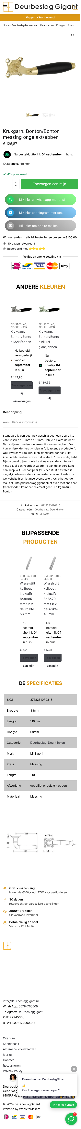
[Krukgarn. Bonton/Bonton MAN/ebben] (22, 309)
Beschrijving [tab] (12, 412)
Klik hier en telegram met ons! (41, 213)
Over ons (9, 1038)
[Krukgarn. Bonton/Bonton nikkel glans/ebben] (50, 309)
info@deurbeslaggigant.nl (21, 1001)
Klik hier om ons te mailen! (38, 226)
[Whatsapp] (10, 199)
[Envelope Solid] (10, 225)
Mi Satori (45, 513)
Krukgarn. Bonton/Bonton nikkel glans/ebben (49, 339)
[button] (72, 35)
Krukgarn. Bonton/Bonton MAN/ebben (21, 336)
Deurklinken (47, 25)
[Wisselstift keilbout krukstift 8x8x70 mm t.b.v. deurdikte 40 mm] (53, 563)
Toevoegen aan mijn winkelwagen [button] (21, 386)
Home (6, 25)
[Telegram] (10, 212)
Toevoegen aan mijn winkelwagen (49, 185)
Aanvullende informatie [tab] (20, 422)
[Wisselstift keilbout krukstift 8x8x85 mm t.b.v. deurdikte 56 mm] (29, 563)
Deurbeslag (18, 324)
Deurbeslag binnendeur (25, 25)
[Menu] (9, 7)
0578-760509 (28, 1006)
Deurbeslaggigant (30, 1012)
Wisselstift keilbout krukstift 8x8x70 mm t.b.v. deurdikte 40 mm (51, 598)
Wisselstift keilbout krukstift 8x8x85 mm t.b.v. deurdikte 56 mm (27, 598)
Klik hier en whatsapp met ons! (42, 200)
